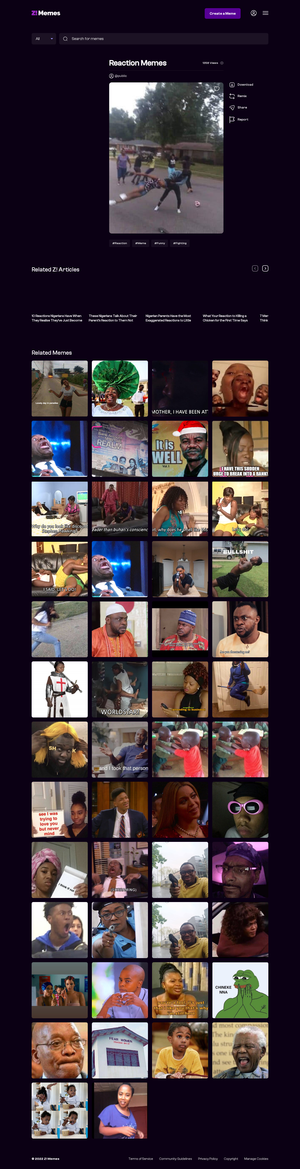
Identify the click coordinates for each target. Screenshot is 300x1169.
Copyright (231, 1159)
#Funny (159, 243)
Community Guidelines (175, 1159)
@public (121, 76)
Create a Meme (223, 13)
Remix (242, 96)
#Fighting (180, 243)
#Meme (140, 243)
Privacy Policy (208, 1159)
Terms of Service (140, 1159)
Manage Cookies (256, 1159)
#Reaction (119, 243)
